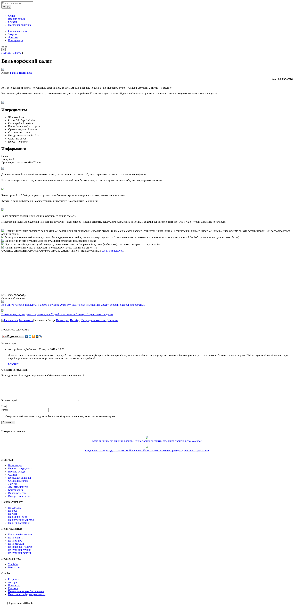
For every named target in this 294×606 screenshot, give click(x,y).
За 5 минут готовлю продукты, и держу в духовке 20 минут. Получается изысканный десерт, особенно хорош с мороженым (73, 304)
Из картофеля (16, 543)
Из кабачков (15, 540)
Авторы (12, 582)
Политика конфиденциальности (26, 594)
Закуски (13, 34)
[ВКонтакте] (26, 336)
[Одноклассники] (33, 336)
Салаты (12, 21)
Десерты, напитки (18, 486)
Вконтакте (14, 567)
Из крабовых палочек (20, 546)
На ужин (113, 320)
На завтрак (62, 320)
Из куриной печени (19, 552)
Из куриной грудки (19, 549)
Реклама (13, 588)
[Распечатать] (9, 320)
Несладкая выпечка (19, 24)
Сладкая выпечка (18, 31)
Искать (6, 6)
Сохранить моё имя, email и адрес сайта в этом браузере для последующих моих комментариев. (60, 416)
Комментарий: (9, 400)
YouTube (13, 564)
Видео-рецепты (17, 493)
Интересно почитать (20, 496)
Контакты (14, 585)
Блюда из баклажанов (20, 534)
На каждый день (17, 516)
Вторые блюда (16, 18)
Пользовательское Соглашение (26, 591)
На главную (15, 465)
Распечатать (26, 320)
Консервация (15, 40)
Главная (6, 52)
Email (4, 409)
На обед (74, 320)
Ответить (13, 363)
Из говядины (15, 537)
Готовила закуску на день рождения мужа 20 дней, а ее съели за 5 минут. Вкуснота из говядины (57, 314)
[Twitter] (30, 336)
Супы (11, 15)
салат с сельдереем (112, 250)
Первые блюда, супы (20, 468)
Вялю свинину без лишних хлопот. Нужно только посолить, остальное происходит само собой (147, 440)
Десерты (13, 37)
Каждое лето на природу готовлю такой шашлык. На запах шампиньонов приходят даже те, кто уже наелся (147, 450)
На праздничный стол (93, 320)
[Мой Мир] (37, 336)
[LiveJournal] (41, 336)
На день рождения (18, 522)
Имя (3, 406)
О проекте (14, 579)
